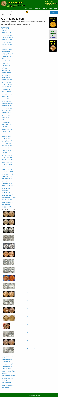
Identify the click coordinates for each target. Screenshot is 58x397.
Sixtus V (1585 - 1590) (6, 143)
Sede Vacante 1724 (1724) (7, 173)
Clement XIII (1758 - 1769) (7, 181)
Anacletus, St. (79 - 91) (6, 30)
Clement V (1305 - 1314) (7, 107)
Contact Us (44, 8)
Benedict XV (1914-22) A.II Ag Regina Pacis (27, 244)
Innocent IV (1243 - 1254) (7, 88)
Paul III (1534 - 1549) (6, 131)
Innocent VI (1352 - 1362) (7, 108)
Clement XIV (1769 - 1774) (7, 185)
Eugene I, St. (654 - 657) (7, 56)
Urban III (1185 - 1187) (6, 82)
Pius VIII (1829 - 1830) (6, 195)
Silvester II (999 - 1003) (6, 75)
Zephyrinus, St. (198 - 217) (7, 37)
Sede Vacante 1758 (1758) (7, 183)
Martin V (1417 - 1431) (6, 110)
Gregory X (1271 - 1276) (7, 94)
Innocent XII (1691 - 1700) (7, 168)
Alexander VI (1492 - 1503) (7, 122)
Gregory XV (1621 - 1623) (7, 154)
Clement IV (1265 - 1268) (7, 93)
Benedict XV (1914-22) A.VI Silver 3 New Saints (28, 332)
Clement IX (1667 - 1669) (7, 161)
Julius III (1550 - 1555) (6, 133)
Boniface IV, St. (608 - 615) (7, 53)
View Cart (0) (53, 12)
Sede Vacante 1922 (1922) (7, 359)
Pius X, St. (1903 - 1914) (7, 207)
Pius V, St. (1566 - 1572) (7, 140)
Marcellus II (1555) (5, 134)
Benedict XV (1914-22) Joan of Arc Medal (26, 340)
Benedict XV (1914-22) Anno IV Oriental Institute (28, 284)
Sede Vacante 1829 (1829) (7, 194)
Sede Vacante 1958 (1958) (7, 366)
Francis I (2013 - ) (5, 380)
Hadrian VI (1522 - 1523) (7, 129)
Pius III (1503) (5, 126)
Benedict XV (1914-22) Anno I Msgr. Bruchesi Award (28, 316)
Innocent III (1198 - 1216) (7, 84)
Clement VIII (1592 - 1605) (7, 150)
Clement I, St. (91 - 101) (6, 32)
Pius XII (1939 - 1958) (6, 361)
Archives (50, 8)
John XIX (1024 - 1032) (6, 77)
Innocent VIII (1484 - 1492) (7, 121)
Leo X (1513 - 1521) (6, 128)
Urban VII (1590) (5, 147)
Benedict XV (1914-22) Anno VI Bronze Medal (27, 324)
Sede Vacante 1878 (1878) (7, 204)
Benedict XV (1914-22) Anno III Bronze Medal (27, 252)
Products (30, 8)
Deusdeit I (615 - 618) (6, 54)
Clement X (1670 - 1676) (7, 162)
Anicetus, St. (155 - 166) (7, 35)
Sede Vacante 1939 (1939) (7, 363)
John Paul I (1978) (5, 373)
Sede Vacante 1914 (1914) (7, 356)
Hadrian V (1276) (5, 96)
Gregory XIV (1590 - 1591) (7, 145)
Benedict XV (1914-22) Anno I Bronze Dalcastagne (28, 212)
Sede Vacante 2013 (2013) (7, 382)
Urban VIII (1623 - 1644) (7, 155)
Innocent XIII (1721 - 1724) (7, 171)
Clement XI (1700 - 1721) (7, 169)
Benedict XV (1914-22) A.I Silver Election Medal (28, 236)
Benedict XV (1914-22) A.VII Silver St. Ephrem (27, 348)
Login (55, 8)
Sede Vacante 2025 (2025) (7, 385)
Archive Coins (4, 390)
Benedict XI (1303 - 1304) (7, 105)
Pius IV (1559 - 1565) (6, 138)
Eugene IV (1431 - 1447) (7, 112)
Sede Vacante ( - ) (5, 387)
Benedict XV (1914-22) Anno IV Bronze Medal (27, 276)
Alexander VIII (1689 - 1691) (7, 166)
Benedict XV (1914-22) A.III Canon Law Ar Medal (28, 268)
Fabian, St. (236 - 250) (6, 42)
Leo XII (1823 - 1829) (6, 192)
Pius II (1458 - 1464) (6, 115)
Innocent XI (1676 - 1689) (7, 164)
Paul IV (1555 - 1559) (6, 136)
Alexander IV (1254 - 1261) (7, 89)
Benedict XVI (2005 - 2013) (7, 378)
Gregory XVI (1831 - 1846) (7, 199)
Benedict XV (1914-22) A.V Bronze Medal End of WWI (29, 308)
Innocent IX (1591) (5, 148)
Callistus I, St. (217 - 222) (7, 39)
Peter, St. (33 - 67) (5, 28)
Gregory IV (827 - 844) (6, 67)
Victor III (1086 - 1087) (6, 81)
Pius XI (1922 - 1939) (6, 357)
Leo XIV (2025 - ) (5, 384)
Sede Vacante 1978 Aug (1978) (8, 375)
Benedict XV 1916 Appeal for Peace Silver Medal (28, 260)
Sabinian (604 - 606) (6, 51)
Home (26, 8)
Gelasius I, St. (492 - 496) (7, 49)
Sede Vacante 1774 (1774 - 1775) (9, 187)
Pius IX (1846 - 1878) (6, 201)
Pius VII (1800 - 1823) (6, 190)
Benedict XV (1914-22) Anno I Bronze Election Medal (29, 220)
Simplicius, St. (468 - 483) (7, 48)
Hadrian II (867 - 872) (6, 70)
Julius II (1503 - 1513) (6, 124)
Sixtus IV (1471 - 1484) (6, 119)
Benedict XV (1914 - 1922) (8, 210)
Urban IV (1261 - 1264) (6, 91)
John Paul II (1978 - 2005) (7, 377)
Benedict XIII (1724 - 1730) (7, 174)
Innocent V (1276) (5, 98)
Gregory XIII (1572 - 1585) (7, 141)
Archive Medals (5, 27)
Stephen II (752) (5, 63)
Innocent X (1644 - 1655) (7, 157)
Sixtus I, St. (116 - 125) (6, 34)
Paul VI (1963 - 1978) (6, 368)
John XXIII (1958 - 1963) (7, 364)
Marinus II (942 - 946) (6, 74)
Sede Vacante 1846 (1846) (7, 202)
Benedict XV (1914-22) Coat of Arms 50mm (27, 228)
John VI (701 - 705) (6, 60)
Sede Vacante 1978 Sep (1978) (8, 371)
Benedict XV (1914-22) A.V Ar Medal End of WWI (28, 300)
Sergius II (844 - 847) (6, 68)
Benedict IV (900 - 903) (6, 72)
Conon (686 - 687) (5, 58)
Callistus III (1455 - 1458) (7, 114)
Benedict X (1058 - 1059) (7, 79)
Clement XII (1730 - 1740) (7, 176)
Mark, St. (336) (5, 46)
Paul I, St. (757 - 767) (6, 65)
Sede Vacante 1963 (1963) (7, 370)
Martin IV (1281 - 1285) (6, 100)
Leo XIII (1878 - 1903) (6, 206)
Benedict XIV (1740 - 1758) (7, 180)
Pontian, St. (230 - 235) (6, 41)
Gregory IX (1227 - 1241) (7, 86)
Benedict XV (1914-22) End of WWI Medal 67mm (28, 292)
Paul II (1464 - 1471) (6, 117)
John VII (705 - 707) (6, 61)
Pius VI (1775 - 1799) (6, 188)
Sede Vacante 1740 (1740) (7, 178)
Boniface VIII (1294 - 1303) (7, 103)
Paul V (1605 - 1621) (6, 152)
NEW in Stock (37, 8)
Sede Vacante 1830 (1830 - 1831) (9, 197)
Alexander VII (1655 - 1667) (7, 159)
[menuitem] (1, 8)
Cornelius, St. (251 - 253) (7, 44)
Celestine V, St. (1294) (6, 101)
